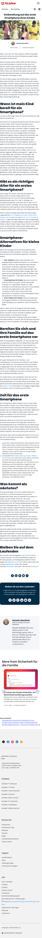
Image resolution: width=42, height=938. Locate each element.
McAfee (27, 555)
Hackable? (10, 566)
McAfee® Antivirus (8, 794)
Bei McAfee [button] (15, 9)
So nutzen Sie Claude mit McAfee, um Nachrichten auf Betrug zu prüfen (19, 693)
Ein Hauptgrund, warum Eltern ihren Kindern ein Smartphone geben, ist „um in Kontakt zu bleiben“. (19, 217)
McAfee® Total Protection (11, 791)
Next (37, 692)
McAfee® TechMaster (9, 805)
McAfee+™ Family (8, 787)
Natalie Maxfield (22, 43)
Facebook (34, 566)
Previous (4, 692)
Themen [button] (5, 9)
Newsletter (10, 564)
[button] (39, 9)
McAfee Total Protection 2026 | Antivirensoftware (19, 723)
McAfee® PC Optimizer (10, 801)
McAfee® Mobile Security (10, 808)
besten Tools (7, 386)
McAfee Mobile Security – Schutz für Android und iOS (21, 725)
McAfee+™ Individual (9, 784)
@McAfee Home (14, 562)
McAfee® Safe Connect (10, 798)
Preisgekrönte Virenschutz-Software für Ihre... (18, 720)
